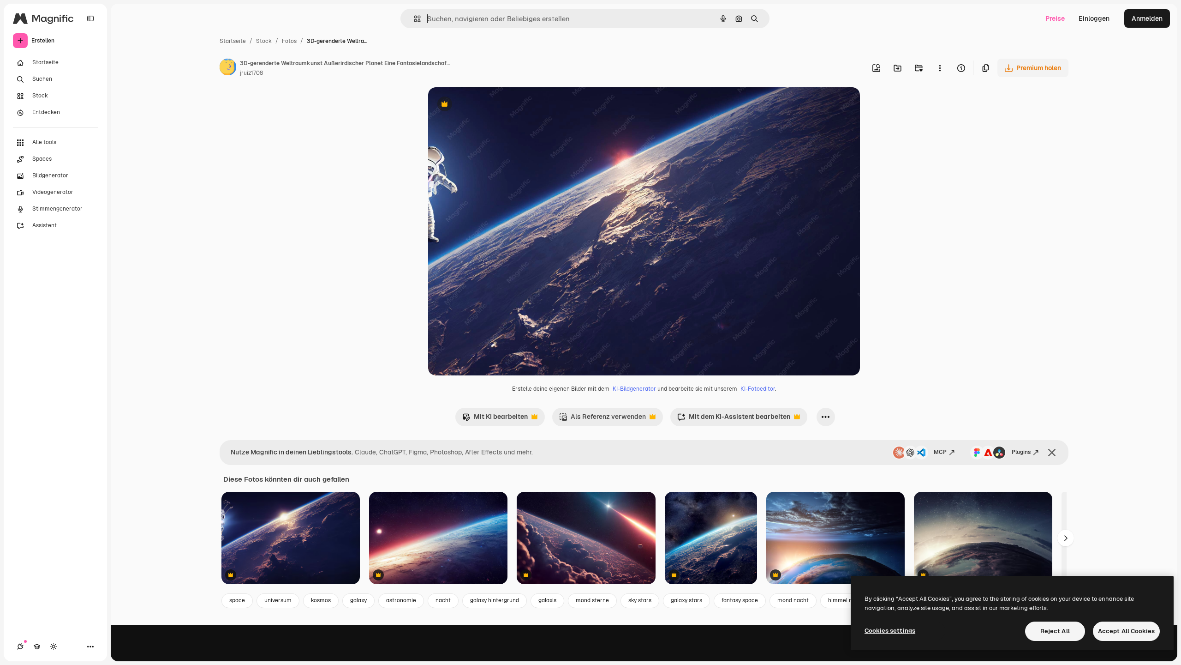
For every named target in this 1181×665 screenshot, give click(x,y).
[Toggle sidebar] (90, 18)
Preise (1055, 18)
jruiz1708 (251, 73)
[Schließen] (1051, 452)
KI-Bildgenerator (634, 389)
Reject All (1055, 631)
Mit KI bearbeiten (495, 419)
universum (278, 600)
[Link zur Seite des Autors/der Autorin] (228, 68)
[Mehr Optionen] (939, 68)
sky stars (639, 600)
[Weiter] (1065, 538)
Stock (264, 41)
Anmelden (1147, 18)
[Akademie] (37, 646)
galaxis (547, 600)
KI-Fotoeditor (757, 389)
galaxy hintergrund (494, 600)
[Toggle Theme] (53, 646)
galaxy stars (686, 600)
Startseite (233, 41)
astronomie (401, 600)
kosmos (321, 600)
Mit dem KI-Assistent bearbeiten (733, 419)
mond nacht (793, 600)
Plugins (1021, 452)
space (237, 600)
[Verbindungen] (20, 646)
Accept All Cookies (1126, 631)
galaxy (358, 600)
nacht (443, 600)
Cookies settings (890, 631)
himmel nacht (846, 600)
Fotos (289, 41)
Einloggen (1094, 18)
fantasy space (740, 600)
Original (487, 105)
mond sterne (592, 600)
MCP (940, 452)
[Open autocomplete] (413, 18)
